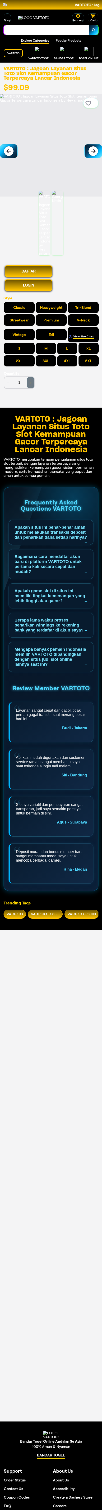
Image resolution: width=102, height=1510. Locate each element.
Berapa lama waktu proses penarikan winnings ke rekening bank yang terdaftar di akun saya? (48, 625)
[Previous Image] (9, 151)
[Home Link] (33, 18)
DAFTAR (29, 271)
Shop (7, 20)
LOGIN (28, 285)
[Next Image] (93, 151)
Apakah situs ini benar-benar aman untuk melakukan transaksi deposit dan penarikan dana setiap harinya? (50, 532)
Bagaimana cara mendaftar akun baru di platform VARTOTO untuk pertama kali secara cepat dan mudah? (48, 564)
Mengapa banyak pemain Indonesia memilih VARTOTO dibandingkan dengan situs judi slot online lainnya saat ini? (50, 657)
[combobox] (46, 30)
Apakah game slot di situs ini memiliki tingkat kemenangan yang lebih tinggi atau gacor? (49, 595)
